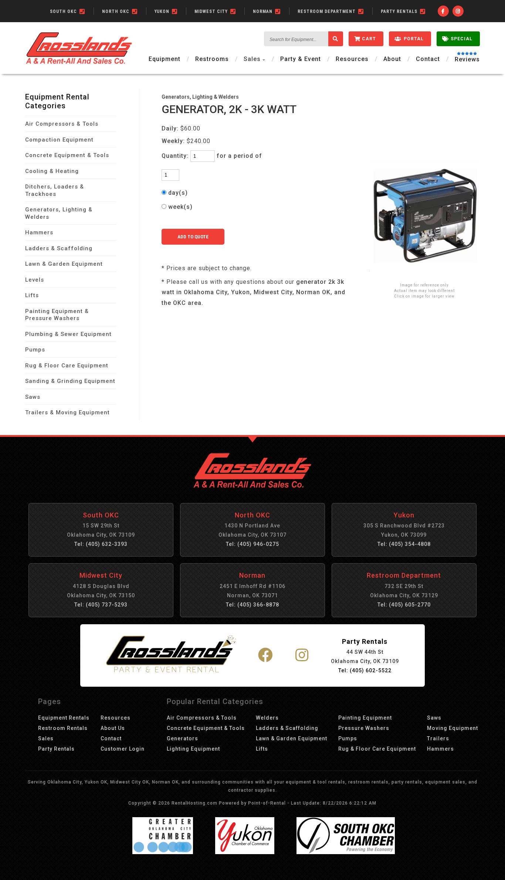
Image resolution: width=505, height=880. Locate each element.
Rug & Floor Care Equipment (66, 365)
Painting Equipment (365, 718)
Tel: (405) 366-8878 (252, 605)
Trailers (438, 738)
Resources (352, 58)
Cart (369, 38)
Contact (428, 58)
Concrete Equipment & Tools (67, 155)
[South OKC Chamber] (345, 852)
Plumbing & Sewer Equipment (68, 334)
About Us (113, 728)
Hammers (39, 232)
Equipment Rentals (63, 718)
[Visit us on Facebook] (443, 11)
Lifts (32, 295)
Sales (46, 738)
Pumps (35, 349)
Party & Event (300, 58)
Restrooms (212, 58)
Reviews (467, 59)
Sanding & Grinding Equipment (70, 381)
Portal (414, 38)
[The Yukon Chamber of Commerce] (244, 852)
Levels (34, 279)
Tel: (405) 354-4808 (404, 544)
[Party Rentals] (171, 655)
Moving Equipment (452, 728)
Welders (267, 718)
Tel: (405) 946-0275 (252, 544)
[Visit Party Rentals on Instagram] (302, 655)
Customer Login (123, 749)
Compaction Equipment (59, 139)
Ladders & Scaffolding (58, 248)
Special (461, 38)
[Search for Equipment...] (335, 38)
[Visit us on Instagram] (458, 11)
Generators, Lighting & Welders (58, 213)
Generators (182, 738)
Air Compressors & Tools (61, 123)
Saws (32, 397)
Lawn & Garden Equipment (64, 264)
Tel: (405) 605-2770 (404, 605)
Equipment (164, 58)
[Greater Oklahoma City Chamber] (162, 852)
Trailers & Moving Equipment (67, 412)
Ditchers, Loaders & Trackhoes (54, 190)
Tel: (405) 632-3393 (101, 544)
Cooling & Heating (52, 171)
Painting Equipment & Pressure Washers (57, 315)
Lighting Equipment (193, 749)
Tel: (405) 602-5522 (365, 670)
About (392, 58)
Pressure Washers (363, 728)
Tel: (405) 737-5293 (101, 605)
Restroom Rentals (63, 728)
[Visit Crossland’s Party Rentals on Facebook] (265, 655)
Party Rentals (56, 749)
